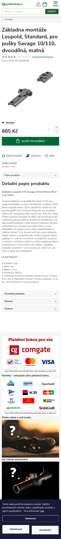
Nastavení (30, 518)
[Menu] (55, 4)
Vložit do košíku (33, 141)
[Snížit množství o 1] (56, 131)
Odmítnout (16, 529)
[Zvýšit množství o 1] (56, 127)
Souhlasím (45, 530)
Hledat (52, 11)
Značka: (9, 163)
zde (42, 511)
